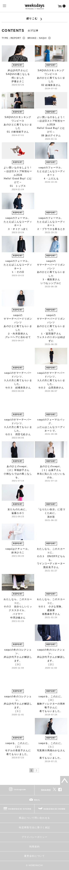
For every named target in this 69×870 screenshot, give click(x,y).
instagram (20, 789)
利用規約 (34, 846)
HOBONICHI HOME (54, 809)
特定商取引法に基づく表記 (34, 827)
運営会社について (34, 856)
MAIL (37, 800)
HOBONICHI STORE (19, 809)
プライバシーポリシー (35, 837)
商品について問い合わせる (34, 818)
